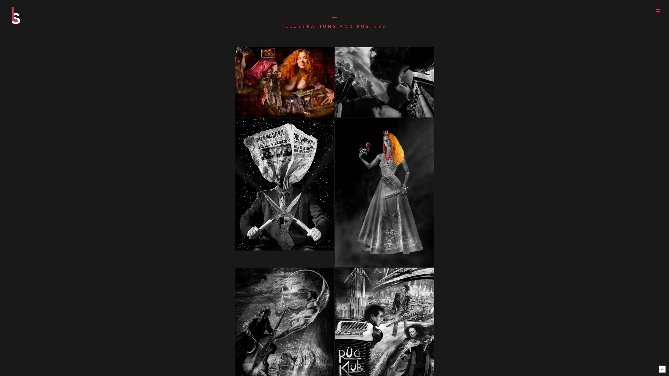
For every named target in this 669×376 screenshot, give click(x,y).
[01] (284, 82)
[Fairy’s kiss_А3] (384, 82)
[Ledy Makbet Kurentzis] (384, 192)
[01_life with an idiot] (284, 184)
